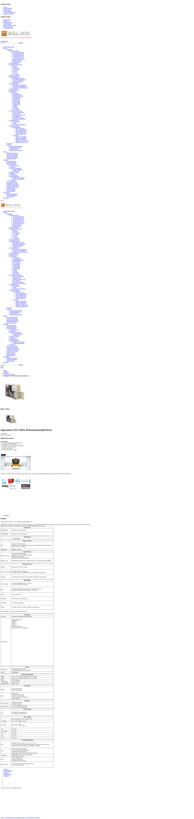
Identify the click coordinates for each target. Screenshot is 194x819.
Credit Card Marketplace (9, 12)
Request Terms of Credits (10, 25)
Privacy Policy (7, 772)
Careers (5, 7)
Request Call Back (8, 26)
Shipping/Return (8, 774)
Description (6, 515)
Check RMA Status (8, 28)
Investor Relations (8, 8)
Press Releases (7, 9)
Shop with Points (8, 11)
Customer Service (8, 770)
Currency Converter (8, 14)
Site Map (6, 773)
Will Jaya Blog (7, 19)
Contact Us (6, 776)
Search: (2, 42)
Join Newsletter (7, 24)
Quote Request (4, 41)
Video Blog (6, 21)
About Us (6, 769)
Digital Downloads (8, 22)
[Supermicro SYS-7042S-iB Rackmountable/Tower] (11, 426)
